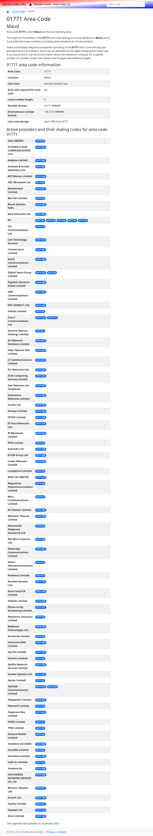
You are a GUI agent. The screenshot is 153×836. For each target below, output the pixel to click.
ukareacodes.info (14, 4)
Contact (62, 831)
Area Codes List (62, 4)
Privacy (51, 831)
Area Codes (18, 11)
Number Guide (42, 4)
